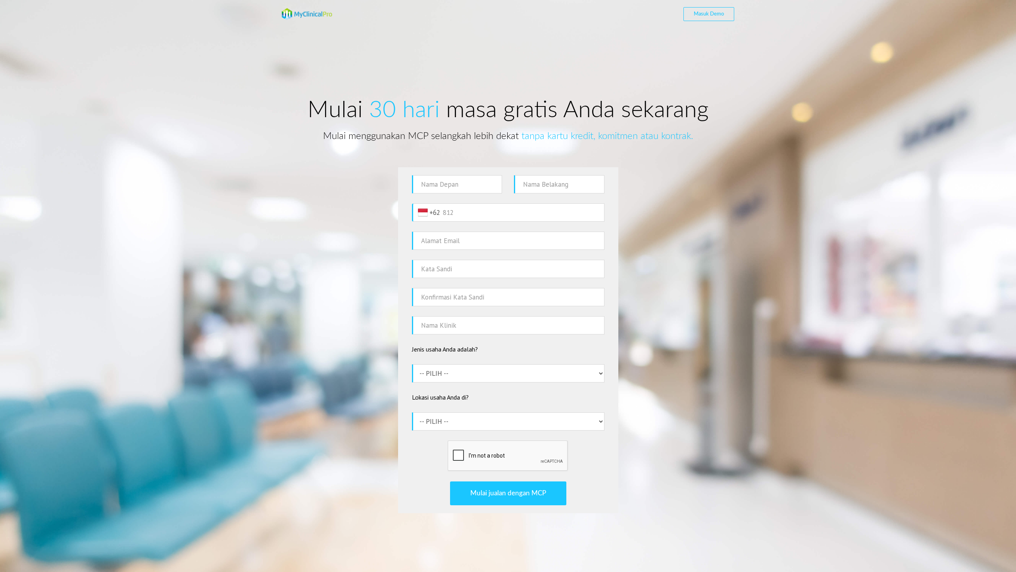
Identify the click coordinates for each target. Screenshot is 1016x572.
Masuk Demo (709, 14)
